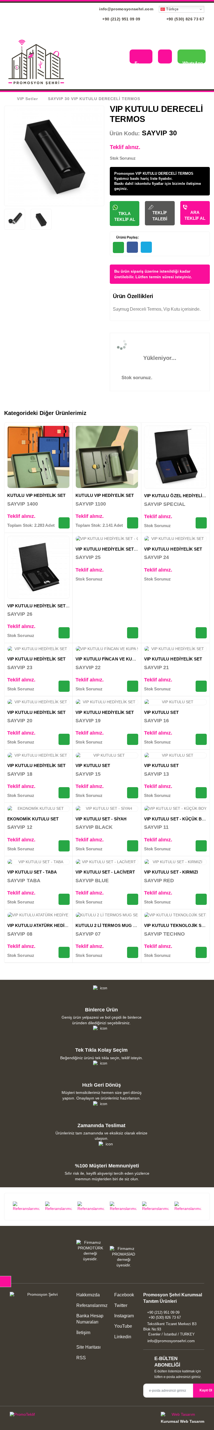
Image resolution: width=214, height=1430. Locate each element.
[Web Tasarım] (182, 1415)
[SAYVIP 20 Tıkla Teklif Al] (64, 739)
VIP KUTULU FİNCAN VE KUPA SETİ (112, 659)
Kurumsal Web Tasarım (182, 1421)
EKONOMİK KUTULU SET (33, 819)
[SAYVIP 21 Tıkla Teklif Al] (201, 686)
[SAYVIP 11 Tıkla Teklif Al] (201, 845)
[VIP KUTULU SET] (175, 702)
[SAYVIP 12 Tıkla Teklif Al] (64, 845)
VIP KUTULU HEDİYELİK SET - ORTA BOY (49, 605)
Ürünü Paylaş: (127, 237)
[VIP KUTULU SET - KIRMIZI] (175, 862)
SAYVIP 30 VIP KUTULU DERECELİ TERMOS (94, 98)
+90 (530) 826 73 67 (184, 19)
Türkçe (171, 9)
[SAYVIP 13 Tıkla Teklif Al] (201, 792)
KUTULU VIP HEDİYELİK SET (36, 495)
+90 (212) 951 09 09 (120, 19)
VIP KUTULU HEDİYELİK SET (173, 549)
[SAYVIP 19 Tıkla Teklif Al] (132, 739)
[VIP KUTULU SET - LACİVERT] (107, 862)
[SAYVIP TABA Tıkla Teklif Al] (64, 899)
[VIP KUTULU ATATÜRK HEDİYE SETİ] (38, 915)
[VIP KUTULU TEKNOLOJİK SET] (175, 915)
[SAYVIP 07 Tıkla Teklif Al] (132, 952)
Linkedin (122, 1336)
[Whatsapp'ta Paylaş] (118, 247)
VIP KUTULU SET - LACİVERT (105, 872)
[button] (121, 57)
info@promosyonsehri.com (125, 9)
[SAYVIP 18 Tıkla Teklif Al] (64, 792)
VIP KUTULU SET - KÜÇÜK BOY (176, 819)
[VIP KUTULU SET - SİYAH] (107, 809)
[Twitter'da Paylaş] (146, 247)
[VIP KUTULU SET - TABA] (38, 862)
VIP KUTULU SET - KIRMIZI (171, 872)
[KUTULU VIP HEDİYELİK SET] (38, 457)
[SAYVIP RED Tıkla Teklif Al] (201, 899)
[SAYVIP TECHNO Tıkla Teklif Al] (201, 952)
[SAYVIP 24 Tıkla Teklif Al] (201, 632)
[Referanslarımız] (26, 1207)
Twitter (120, 1305)
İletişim (83, 1332)
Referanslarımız (92, 1305)
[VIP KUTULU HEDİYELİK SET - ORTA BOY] (38, 567)
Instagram (123, 1315)
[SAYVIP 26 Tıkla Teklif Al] (64, 632)
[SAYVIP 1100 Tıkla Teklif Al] (132, 522)
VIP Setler (27, 98)
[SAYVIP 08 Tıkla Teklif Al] (64, 952)
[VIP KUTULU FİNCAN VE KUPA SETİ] (107, 649)
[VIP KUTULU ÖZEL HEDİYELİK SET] (175, 457)
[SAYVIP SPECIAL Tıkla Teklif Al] (201, 522)
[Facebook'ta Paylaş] (132, 247)
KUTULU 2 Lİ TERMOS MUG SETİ (109, 925)
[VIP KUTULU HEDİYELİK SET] (175, 539)
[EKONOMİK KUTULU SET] (38, 809)
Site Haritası (88, 1347)
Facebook (123, 1294)
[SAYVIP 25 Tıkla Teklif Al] (132, 632)
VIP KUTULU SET (161, 712)
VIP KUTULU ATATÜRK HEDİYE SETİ (43, 925)
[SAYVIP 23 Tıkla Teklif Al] (64, 686)
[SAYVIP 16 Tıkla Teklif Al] (201, 739)
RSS (81, 1357)
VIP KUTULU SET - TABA (32, 872)
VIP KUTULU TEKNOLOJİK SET (175, 925)
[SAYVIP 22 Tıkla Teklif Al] (132, 686)
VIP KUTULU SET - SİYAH (101, 819)
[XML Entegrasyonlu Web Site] (57, 1415)
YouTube (122, 1326)
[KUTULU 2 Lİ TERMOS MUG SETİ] (107, 915)
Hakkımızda (88, 1294)
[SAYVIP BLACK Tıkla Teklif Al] (132, 845)
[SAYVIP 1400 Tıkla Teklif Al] (64, 522)
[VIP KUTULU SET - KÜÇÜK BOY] (175, 809)
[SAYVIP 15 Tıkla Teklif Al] (132, 792)
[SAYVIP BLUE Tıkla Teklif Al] (132, 899)
